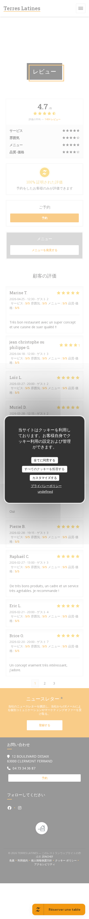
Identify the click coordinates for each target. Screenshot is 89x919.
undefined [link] (45, 491)
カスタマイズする (44, 478)
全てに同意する (44, 460)
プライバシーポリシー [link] (46, 486)
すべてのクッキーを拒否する (44, 469)
